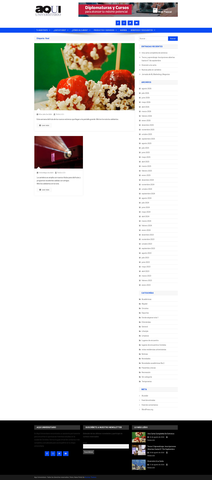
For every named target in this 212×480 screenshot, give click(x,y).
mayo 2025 (146, 157)
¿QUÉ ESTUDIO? (60, 30)
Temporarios (147, 381)
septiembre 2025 (148, 139)
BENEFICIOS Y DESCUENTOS (142, 30)
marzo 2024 (146, 221)
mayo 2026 (146, 102)
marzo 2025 (146, 166)
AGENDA (123, 30)
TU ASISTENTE (42, 30)
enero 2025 (146, 175)
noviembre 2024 (148, 185)
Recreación (146, 372)
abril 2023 (145, 271)
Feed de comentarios (150, 405)
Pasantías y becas (149, 368)
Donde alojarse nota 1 (150, 318)
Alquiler (145, 304)
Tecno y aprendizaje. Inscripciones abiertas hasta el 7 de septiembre (158, 59)
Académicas (146, 299)
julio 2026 (145, 93)
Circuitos (145, 308)
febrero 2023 (147, 280)
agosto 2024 (146, 198)
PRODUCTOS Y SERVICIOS (104, 30)
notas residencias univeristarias (154, 350)
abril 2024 (145, 216)
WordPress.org (147, 409)
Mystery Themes (90, 477)
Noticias (145, 354)
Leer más (45, 125)
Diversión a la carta (149, 65)
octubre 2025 (147, 134)
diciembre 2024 (148, 180)
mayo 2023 (146, 267)
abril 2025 (145, 162)
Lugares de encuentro (150, 340)
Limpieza (145, 336)
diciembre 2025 (148, 125)
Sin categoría (147, 377)
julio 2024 (145, 203)
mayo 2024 (146, 212)
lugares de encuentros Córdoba (154, 345)
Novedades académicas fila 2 (153, 363)
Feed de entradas (148, 400)
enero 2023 (146, 285)
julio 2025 (145, 148)
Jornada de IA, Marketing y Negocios (156, 74)
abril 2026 (145, 107)
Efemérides (146, 322)
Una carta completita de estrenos (154, 53)
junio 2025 (146, 152)
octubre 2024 (147, 189)
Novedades (146, 359)
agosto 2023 (146, 253)
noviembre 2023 (148, 239)
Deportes (145, 313)
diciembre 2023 (148, 235)
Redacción (60, 114)
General (145, 327)
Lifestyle (145, 331)
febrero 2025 (147, 171)
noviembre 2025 (148, 130)
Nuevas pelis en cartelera (151, 70)
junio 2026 (146, 98)
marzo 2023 (146, 276)
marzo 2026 (146, 111)
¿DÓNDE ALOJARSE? (80, 30)
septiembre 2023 (148, 248)
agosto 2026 (146, 89)
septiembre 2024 (148, 194)
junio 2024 (146, 207)
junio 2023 (146, 262)
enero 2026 (146, 121)
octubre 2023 (147, 244)
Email (85, 443)
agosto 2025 (146, 143)
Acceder (145, 396)
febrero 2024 (147, 226)
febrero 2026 (147, 116)
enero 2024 (146, 230)
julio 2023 (145, 258)
